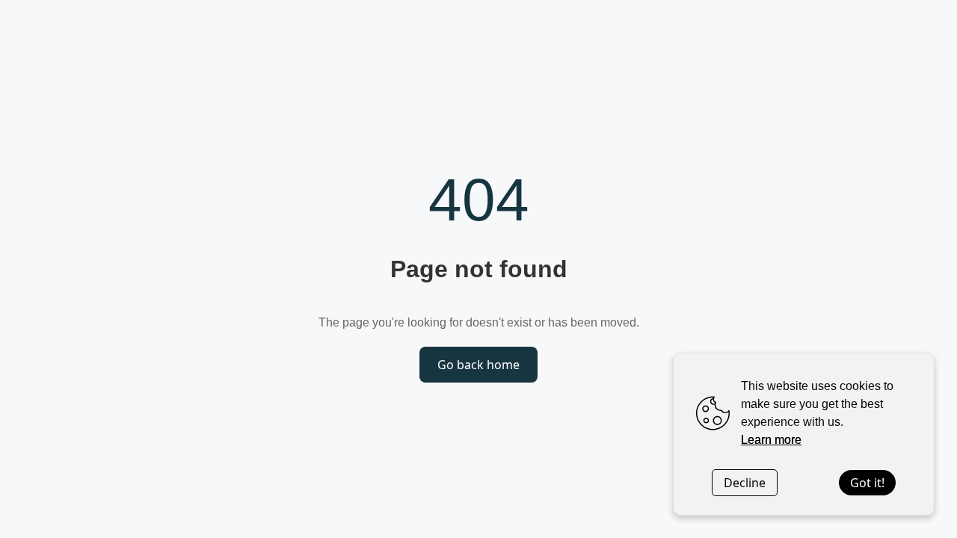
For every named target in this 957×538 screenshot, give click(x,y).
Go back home (478, 364)
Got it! (867, 482)
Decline (745, 482)
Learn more (771, 439)
